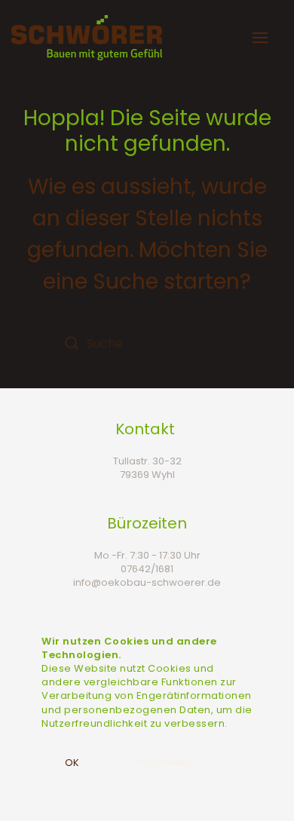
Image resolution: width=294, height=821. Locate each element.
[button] (260, 37)
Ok (72, 762)
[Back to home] (86, 37)
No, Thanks (165, 762)
